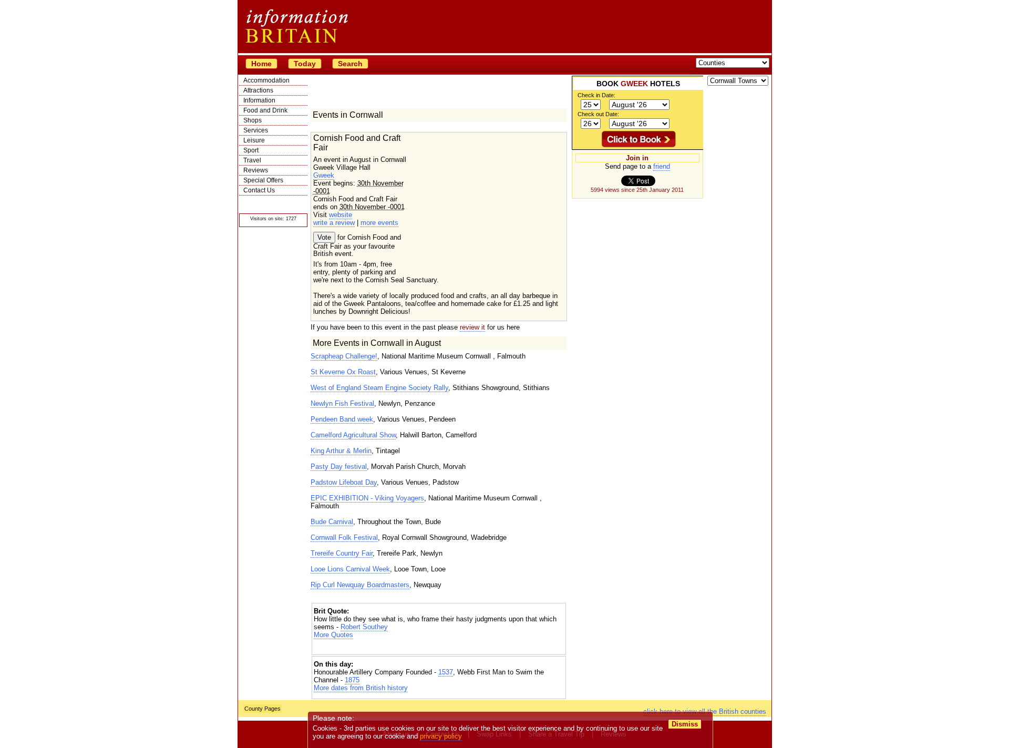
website (340, 215)
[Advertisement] (439, 648)
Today (305, 63)
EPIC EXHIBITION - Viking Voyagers (367, 498)
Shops (252, 120)
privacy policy (441, 736)
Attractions (258, 90)
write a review (334, 223)
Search (350, 63)
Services (255, 130)
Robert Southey (364, 627)
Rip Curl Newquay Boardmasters (360, 585)
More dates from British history (361, 688)
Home (261, 63)
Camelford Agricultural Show (353, 435)
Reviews (255, 170)
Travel (252, 160)
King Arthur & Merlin (341, 451)
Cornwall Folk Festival (344, 537)
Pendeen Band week (342, 419)
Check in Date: (596, 95)
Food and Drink (265, 110)
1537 (445, 672)
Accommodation (266, 80)
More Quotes (333, 635)
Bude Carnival (332, 522)
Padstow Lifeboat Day (344, 482)
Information (259, 100)
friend (661, 166)
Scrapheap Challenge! (344, 356)
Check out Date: (598, 114)
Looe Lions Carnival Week (350, 569)
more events (379, 223)
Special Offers (263, 180)
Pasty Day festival (339, 466)
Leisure (254, 140)
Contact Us (259, 190)
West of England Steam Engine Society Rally (379, 388)
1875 (352, 680)
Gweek (323, 175)
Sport (251, 150)
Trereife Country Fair (342, 553)
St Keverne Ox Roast (343, 372)
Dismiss (685, 724)
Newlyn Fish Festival (342, 403)
